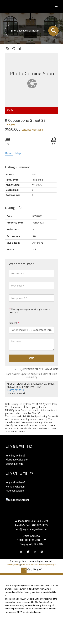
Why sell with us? (15, 482)
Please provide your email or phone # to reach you (29, 311)
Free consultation (15, 490)
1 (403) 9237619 (15, 390)
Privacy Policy (13, 564)
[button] (21, 551)
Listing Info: (13, 207)
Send (31, 358)
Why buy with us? (15, 455)
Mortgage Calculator (17, 459)
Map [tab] (18, 153)
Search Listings (14, 463)
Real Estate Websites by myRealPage (38, 564)
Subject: (13, 322)
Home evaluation (15, 486)
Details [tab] (9, 153)
